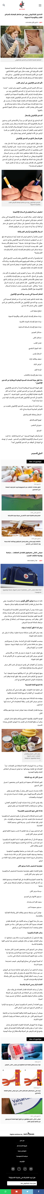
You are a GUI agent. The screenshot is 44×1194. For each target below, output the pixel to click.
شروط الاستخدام (22, 1145)
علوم (40, 22)
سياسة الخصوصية (22, 1156)
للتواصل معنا (22, 1151)
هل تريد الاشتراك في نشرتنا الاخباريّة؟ (22, 1177)
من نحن (22, 1140)
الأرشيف (22, 1161)
